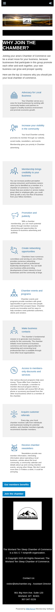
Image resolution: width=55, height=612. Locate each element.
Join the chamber (13, 494)
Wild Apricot (30, 609)
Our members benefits (16, 484)
